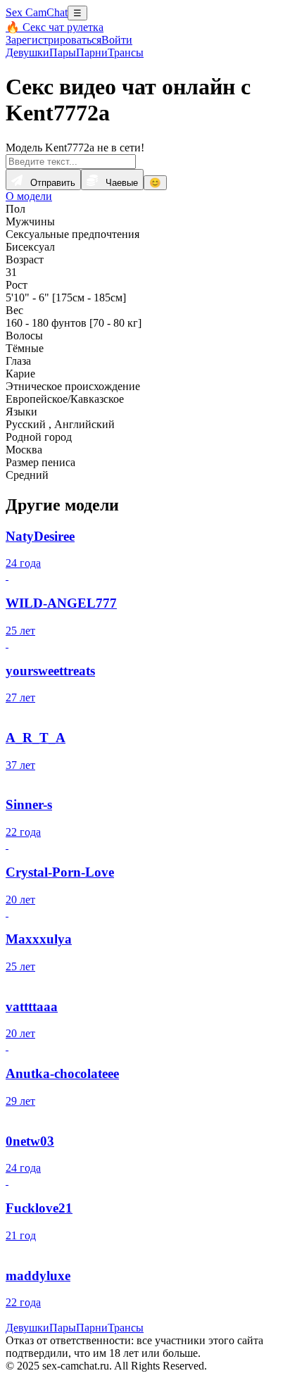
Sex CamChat (37, 12)
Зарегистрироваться (53, 40)
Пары (62, 52)
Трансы (126, 52)
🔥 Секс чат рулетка (54, 27)
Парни (92, 52)
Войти (116, 40)
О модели (29, 196)
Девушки (27, 52)
